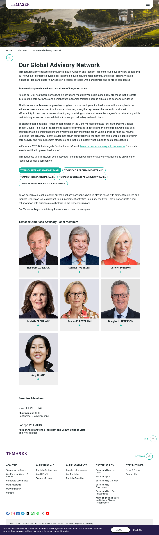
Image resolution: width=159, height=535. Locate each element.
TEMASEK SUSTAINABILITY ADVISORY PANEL (43, 183)
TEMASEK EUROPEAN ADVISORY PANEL (84, 170)
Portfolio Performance (47, 470)
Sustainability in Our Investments (105, 492)
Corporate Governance (17, 480)
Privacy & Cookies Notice (45, 523)
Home (9, 50)
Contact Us (131, 474)
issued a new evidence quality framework (102, 146)
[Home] (20, 4)
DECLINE (137, 530)
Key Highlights (103, 476)
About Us (22, 50)
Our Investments (76, 465)
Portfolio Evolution (75, 478)
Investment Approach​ (76, 470)
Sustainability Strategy (107, 480)
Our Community (13, 489)
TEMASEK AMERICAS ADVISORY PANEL (40, 170)
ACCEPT (120, 530)
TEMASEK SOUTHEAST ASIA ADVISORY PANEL (82, 177)
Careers (10, 493)
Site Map (140, 456)
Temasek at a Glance (16, 470)
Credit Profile (42, 474)
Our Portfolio (72, 474)
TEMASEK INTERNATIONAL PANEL (37, 177)
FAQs (60, 523)
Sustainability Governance (102, 485)
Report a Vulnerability (84, 523)
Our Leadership (13, 484)
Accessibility (28, 523)
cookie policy (63, 531)
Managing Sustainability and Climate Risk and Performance (107, 500)
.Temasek (69, 523)
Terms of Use (14, 523)
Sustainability (105, 465)
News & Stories (133, 470)
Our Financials (45, 465)
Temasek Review (44, 478)
